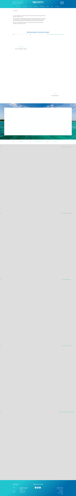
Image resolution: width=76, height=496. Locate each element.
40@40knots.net (22, 492)
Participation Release (60, 487)
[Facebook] (36, 488)
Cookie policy (61, 491)
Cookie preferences (60, 492)
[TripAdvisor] (40, 488)
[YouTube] (38, 488)
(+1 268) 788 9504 (22, 490)
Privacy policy (61, 490)
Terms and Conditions (60, 488)
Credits (62, 494)
